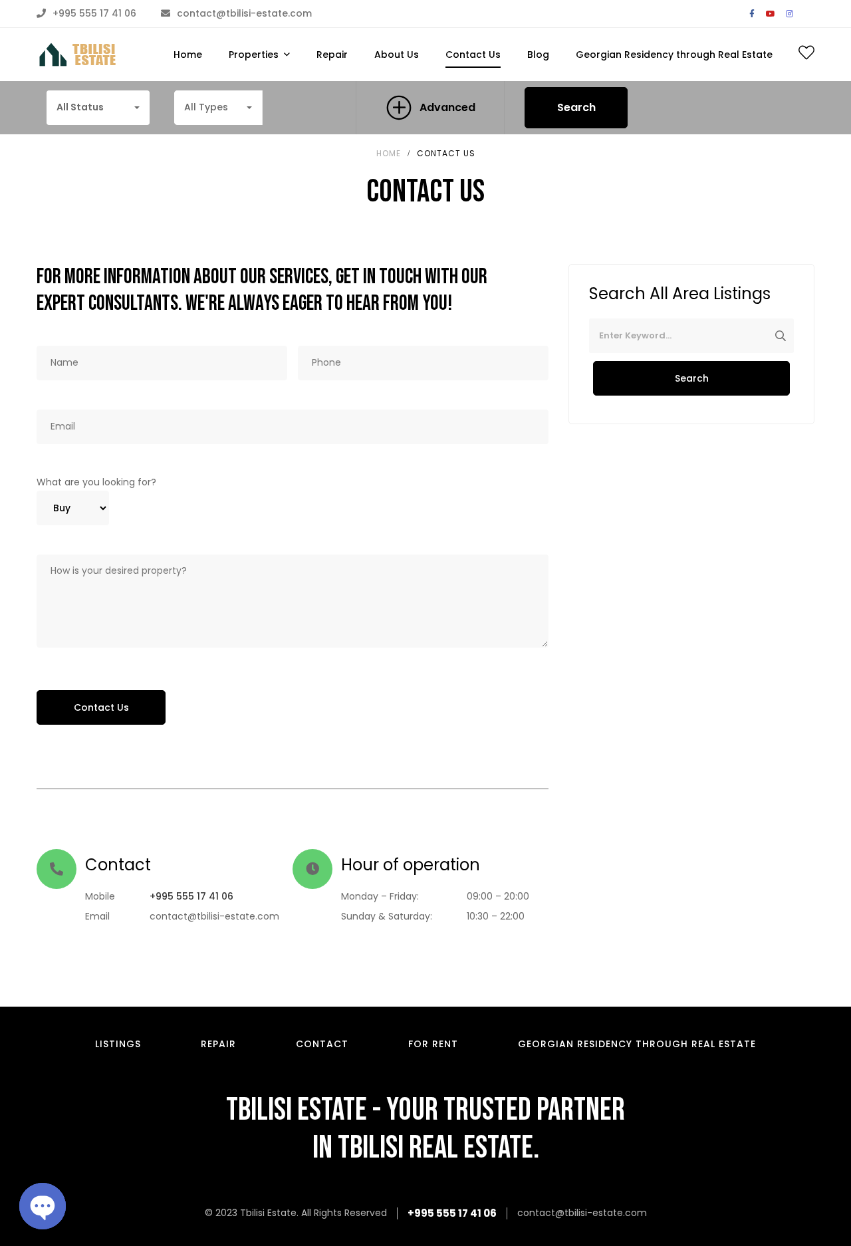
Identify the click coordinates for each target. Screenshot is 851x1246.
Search (576, 107)
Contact (322, 1044)
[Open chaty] (42, 1206)
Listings (118, 1044)
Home (388, 153)
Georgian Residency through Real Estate (637, 1044)
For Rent (433, 1044)
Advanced (447, 107)
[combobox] (98, 107)
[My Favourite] (806, 55)
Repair (218, 1044)
